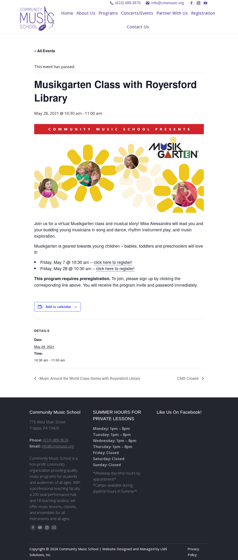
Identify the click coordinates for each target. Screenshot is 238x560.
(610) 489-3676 (128, 3)
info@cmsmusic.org (58, 446)
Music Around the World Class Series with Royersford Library (89, 378)
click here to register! (113, 262)
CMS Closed (188, 378)
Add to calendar (58, 306)
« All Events (44, 50)
